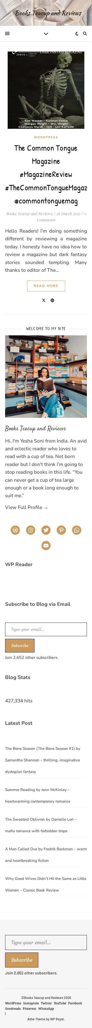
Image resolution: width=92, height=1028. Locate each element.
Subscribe (19, 645)
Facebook (75, 1003)
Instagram (31, 1003)
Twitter (46, 1003)
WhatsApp (46, 1008)
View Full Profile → (26, 507)
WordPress (46, 137)
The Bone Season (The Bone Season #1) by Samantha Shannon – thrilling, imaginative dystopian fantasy (42, 760)
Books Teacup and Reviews (29, 213)
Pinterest (29, 1008)
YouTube (60, 1003)
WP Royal (57, 1019)
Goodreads (13, 1008)
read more (46, 286)
